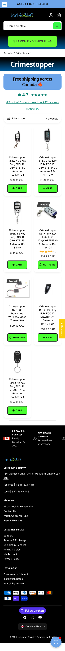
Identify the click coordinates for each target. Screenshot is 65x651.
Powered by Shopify (46, 637)
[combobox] (32, 25)
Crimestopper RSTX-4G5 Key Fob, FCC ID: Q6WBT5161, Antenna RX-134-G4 (17, 166)
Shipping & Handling (15, 544)
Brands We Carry (13, 520)
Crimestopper (23, 53)
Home (10, 53)
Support (8, 535)
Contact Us (9, 511)
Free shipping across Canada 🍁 (32, 81)
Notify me (49, 264)
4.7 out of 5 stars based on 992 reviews (32, 102)
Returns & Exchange (14, 540)
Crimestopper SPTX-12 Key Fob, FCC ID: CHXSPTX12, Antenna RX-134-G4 (17, 388)
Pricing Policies (11, 549)
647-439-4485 (20, 491)
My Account (10, 554)
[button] (5, 15)
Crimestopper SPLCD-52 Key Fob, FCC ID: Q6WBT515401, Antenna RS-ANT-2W (48, 166)
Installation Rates (13, 578)
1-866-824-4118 (25, 484)
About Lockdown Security (18, 506)
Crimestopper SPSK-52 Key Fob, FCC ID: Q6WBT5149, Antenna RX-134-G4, (17, 239)
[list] (32, 438)
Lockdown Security (26, 637)
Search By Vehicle (29, 41)
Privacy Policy (11, 558)
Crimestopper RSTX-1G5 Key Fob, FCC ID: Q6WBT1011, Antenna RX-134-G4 (47, 315)
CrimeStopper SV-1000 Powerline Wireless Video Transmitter (17, 313)
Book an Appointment (15, 574)
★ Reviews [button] (61, 329)
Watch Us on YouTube (15, 515)
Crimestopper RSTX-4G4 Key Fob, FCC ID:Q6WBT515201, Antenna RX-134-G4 (48, 239)
